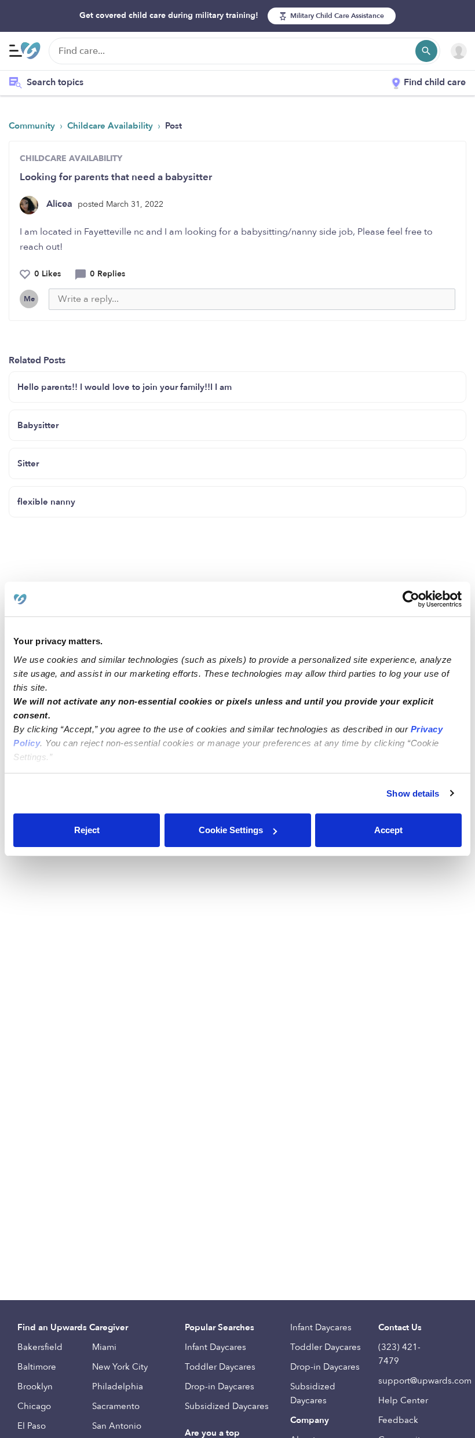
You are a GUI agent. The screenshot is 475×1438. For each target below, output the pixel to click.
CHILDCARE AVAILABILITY (71, 158)
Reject (87, 830)
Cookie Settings (231, 830)
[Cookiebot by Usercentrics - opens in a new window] (411, 599)
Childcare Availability (111, 126)
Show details (412, 793)
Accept (388, 830)
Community (33, 126)
